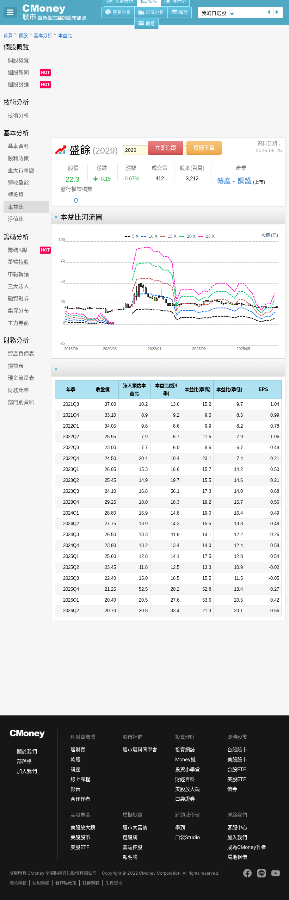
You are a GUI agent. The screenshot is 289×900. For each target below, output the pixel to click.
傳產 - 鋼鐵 (234, 181)
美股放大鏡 (187, 789)
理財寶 (77, 749)
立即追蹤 (165, 148)
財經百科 (185, 779)
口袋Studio (187, 837)
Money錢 (185, 759)
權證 (183, 12)
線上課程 (80, 779)
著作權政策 (65, 883)
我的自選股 (214, 13)
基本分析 (43, 35)
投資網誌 (185, 749)
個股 (23, 35)
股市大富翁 (135, 827)
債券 (232, 789)
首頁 (8, 35)
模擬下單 (204, 148)
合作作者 (80, 799)
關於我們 (27, 751)
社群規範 (90, 883)
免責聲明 (113, 883)
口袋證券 (185, 799)
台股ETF (236, 769)
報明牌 (130, 857)
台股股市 (237, 749)
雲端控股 (132, 847)
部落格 (24, 761)
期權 (150, 23)
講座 (75, 769)
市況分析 (155, 12)
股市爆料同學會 (140, 749)
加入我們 (27, 771)
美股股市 (237, 759)
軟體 (75, 759)
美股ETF (236, 779)
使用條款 (40, 883)
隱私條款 (18, 883)
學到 (180, 827)
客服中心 (237, 827)
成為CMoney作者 (246, 847)
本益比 (65, 35)
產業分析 (121, 12)
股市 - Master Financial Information (58, 12)
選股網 (130, 837)
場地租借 (237, 857)
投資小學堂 (187, 769)
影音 (75, 789)
